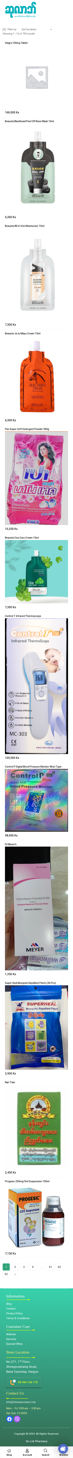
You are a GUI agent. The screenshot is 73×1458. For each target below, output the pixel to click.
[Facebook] (9, 1419)
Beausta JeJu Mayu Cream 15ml (22, 333)
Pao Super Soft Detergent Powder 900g (27, 429)
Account (27, 1455)
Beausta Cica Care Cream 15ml (22, 538)
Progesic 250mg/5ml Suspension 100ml (27, 1181)
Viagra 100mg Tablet (16, 43)
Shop (9, 1455)
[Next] (15, 1274)
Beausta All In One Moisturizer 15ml (24, 226)
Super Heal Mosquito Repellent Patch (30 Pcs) (30, 983)
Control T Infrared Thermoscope (23, 616)
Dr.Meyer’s (10, 844)
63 (6, 1274)
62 (59, 1267)
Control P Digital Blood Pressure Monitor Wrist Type (33, 767)
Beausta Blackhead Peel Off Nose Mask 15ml (29, 121)
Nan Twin (10, 1082)
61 (50, 1267)
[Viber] (17, 1419)
